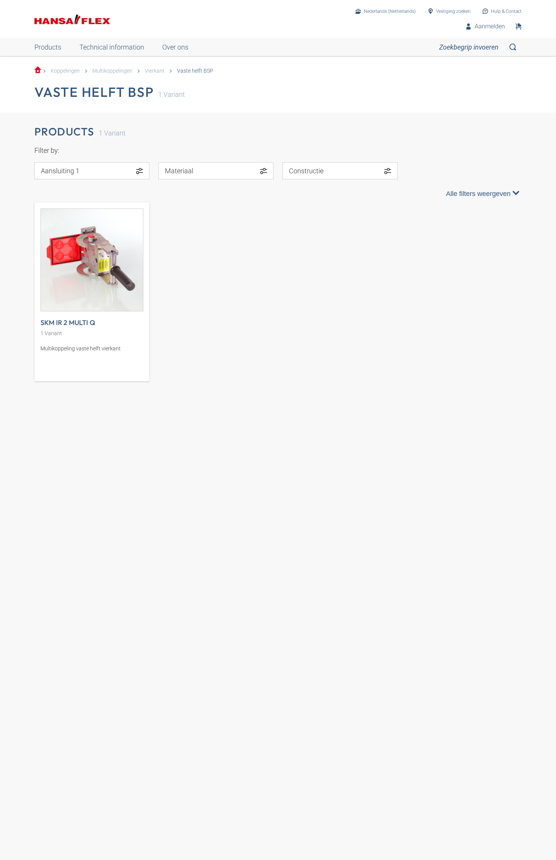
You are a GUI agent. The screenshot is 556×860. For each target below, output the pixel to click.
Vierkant (155, 71)
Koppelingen (65, 71)
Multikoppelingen (112, 71)
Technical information (111, 47)
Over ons (175, 47)
